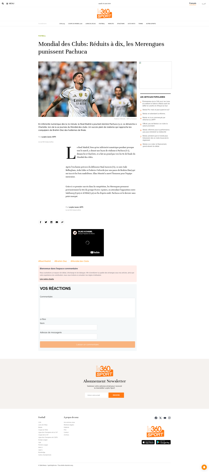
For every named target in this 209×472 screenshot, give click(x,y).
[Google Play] (163, 442)
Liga (39, 442)
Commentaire (46, 296)
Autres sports (151, 23)
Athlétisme (121, 23)
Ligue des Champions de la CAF (48, 432)
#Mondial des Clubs (80, 261)
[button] (204, 467)
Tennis (140, 23)
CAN (39, 422)
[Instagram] (169, 418)
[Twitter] (160, 418)
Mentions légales (69, 425)
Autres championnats (44, 455)
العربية (204, 3)
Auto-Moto (131, 23)
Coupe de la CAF (43, 435)
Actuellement (42, 23)
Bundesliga (41, 452)
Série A (40, 447)
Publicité (66, 427)
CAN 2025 (62, 23)
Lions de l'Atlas (91, 23)
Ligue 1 (40, 450)
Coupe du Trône (43, 430)
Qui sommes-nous (69, 422)
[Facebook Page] (156, 418)
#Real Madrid (44, 261)
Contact (66, 432)
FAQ (65, 430)
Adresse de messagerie (51, 332)
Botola (40, 427)
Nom (42, 323)
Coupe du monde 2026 (75, 23)
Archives (66, 435)
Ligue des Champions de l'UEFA (48, 437)
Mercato (111, 23)
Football (102, 23)
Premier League (43, 445)
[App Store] (148, 442)
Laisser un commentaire (87, 344)
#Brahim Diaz (60, 261)
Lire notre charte (47, 279)
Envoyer (116, 395)
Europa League (42, 440)
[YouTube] (165, 418)
